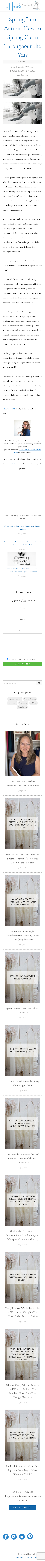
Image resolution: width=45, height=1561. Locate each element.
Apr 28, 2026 (22, 1402)
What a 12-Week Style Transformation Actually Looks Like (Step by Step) (22, 935)
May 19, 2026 (22, 1167)
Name (22, 608)
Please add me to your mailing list (23, 659)
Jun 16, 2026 (22, 868)
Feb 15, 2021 (22, 533)
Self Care (33, 703)
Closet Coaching (30, 699)
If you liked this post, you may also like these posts (22, 516)
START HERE (9, 409)
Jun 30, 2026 (22, 791)
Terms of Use (28, 1557)
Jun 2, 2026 (22, 1017)
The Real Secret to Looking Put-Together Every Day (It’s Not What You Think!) (22, 1470)
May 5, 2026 (22, 1321)
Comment (22, 631)
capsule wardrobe (15, 699)
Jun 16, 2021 (22, 576)
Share (23, 62)
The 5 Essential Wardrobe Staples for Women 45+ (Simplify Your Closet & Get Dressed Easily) (22, 1312)
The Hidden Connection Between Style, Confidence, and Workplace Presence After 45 (22, 1235)
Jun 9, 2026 (22, 944)
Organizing (31, 71)
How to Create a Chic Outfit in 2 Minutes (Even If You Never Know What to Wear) (22, 858)
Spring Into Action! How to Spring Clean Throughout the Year (22, 37)
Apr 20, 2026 (22, 1479)
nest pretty (12, 703)
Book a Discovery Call (22, 1508)
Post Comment (22, 664)
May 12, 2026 (22, 1244)
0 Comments (23, 75)
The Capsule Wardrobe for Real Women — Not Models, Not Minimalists (22, 1158)
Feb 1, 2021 (22, 549)
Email (22, 619)
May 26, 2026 (22, 1090)
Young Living (22, 707)
